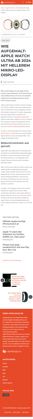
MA (4, 373)
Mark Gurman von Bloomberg (10, 133)
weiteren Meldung (13, 126)
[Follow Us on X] (4, 395)
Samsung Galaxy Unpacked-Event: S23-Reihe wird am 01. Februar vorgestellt (19, 280)
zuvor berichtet (22, 195)
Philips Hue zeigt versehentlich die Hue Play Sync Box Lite (16, 247)
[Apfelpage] (8, 2)
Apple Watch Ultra (8, 82)
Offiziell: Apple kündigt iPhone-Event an (14, 222)
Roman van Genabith (9, 227)
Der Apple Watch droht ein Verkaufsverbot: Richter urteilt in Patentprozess (14, 297)
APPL (4, 363)
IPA (4, 370)
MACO (5, 380)
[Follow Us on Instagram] (7, 395)
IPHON (5, 367)
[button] (23, 2)
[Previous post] (2, 280)
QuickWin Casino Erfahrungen (12, 260)
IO (3, 376)
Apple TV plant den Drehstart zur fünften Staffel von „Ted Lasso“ (14, 234)
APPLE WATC (7, 383)
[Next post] (30, 296)
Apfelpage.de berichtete (21, 117)
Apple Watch (5, 40)
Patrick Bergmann (8, 239)
